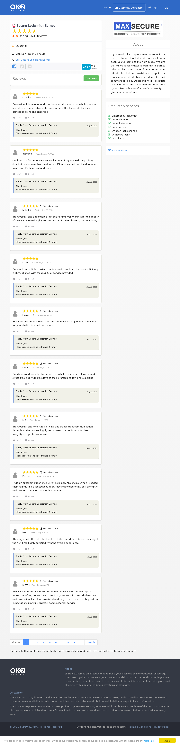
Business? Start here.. (131, 7)
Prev (17, 642)
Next (90, 642)
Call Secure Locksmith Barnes (32, 59)
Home (107, 7)
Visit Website (119, 150)
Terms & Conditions (139, 726)
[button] (17, 117)
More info (149, 740)
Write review (91, 78)
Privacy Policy (161, 726)
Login (155, 7)
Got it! (167, 740)
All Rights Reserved (50, 726)
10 (80, 642)
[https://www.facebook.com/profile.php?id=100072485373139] (14, 66)
